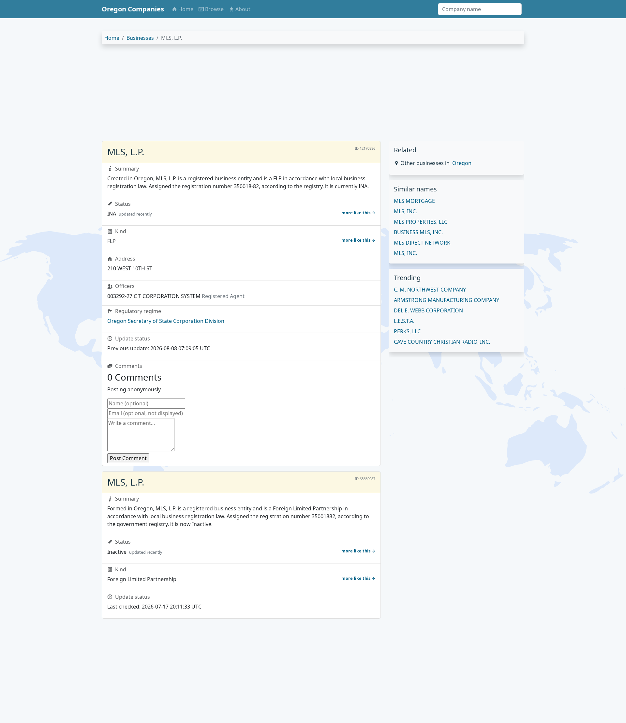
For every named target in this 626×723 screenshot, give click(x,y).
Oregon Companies (133, 9)
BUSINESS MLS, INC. (418, 232)
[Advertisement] (297, 95)
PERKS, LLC (407, 331)
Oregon (461, 163)
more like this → (358, 213)
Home (111, 37)
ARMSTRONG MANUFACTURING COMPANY (446, 300)
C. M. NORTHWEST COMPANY (430, 289)
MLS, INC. (405, 211)
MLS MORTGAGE (414, 200)
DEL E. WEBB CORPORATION (428, 310)
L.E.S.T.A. (404, 320)
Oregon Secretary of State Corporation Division (165, 320)
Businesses (140, 37)
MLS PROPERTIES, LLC (420, 221)
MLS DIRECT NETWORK (422, 242)
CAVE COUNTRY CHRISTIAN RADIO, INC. (442, 341)
